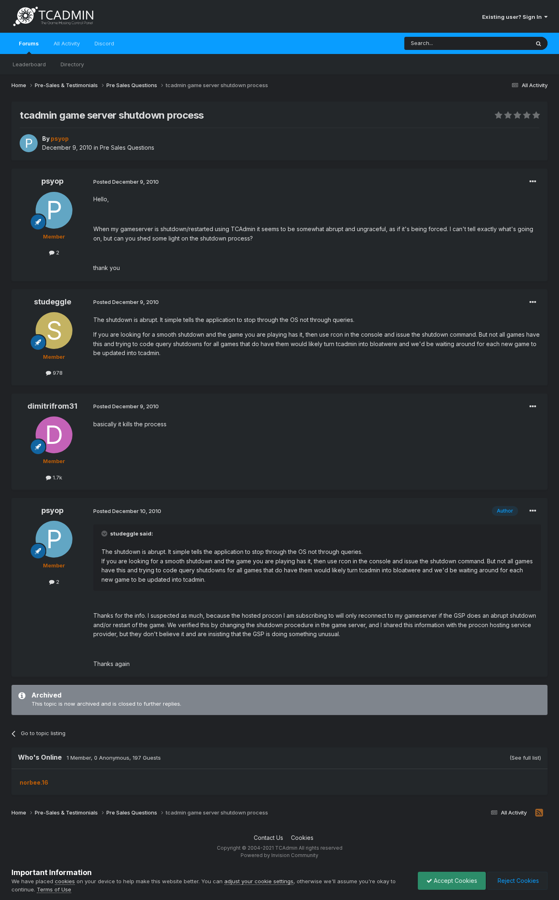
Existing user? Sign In (513, 17)
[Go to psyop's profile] (29, 143)
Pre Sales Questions (127, 147)
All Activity (67, 43)
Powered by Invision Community (279, 855)
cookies (65, 881)
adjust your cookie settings (258, 881)
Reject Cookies (517, 880)
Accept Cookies (454, 880)
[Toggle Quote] (105, 533)
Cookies (302, 837)
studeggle (52, 301)
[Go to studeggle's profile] (54, 330)
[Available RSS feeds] (539, 813)
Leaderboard (29, 64)
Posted (126, 181)
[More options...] (533, 182)
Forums (29, 43)
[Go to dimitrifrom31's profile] (54, 434)
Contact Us (268, 837)
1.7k (56, 477)
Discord (104, 43)
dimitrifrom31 (52, 406)
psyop (52, 181)
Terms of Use (54, 889)
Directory (72, 64)
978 (57, 372)
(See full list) (525, 757)
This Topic (505, 43)
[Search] (539, 43)
